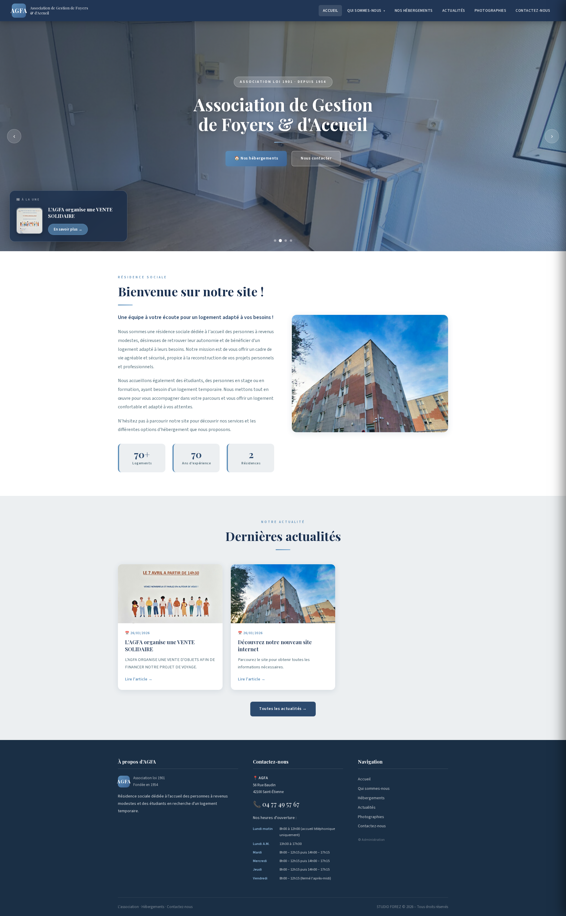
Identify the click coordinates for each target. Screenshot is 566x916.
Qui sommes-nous (366, 10)
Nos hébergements (414, 10)
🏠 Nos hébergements (256, 158)
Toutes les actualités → (283, 709)
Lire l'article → (138, 679)
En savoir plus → (68, 229)
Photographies (490, 10)
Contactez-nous (533, 10)
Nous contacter (316, 158)
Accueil (330, 10)
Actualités (453, 10)
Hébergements (371, 798)
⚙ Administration (371, 839)
